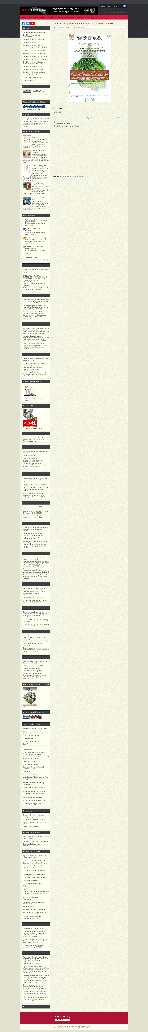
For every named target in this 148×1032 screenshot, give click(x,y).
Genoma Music (28, 771)
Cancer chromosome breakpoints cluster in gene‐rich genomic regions (35, 270)
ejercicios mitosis (28, 80)
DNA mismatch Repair (30, 363)
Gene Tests (26, 747)
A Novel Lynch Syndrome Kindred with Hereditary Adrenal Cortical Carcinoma (35, 479)
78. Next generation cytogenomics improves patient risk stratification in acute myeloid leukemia (34, 495)
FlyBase (25, 886)
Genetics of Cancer (29, 761)
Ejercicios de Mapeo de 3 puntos (33, 66)
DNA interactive (28, 738)
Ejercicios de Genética (48, 17)
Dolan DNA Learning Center (31, 741)
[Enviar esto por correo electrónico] (54, 112)
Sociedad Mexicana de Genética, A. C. (35, 800)
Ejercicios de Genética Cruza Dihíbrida (35, 48)
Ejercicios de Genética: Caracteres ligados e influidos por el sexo (34, 62)
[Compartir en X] (58, 112)
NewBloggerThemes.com (86, 1028)
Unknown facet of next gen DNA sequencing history (33, 946)
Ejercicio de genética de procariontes (34, 32)
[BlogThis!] (56, 112)
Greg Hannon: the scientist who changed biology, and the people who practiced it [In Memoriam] (36, 301)
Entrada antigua (120, 118)
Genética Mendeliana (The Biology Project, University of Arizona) (34, 753)
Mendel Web (27, 780)
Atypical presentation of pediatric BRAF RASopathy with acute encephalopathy (35, 575)
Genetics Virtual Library (30, 764)
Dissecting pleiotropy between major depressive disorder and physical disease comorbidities (36, 649)
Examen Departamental (30, 75)
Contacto (36, 17)
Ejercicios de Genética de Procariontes (35, 59)
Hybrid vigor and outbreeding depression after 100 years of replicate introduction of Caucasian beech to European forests (35, 998)
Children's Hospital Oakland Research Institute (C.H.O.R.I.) (35, 866)
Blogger (123, 13)
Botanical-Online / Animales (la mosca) (35, 863)
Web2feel (63, 1028)
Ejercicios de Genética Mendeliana (34, 51)
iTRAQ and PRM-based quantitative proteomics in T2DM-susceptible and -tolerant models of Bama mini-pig (35, 345)
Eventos (60, 17)
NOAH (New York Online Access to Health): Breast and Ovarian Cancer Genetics (34, 793)
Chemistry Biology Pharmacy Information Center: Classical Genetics (36, 734)
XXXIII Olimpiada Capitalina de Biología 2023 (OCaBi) (83, 23)
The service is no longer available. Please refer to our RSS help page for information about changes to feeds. (35, 613)
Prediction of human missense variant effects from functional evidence (35, 642)
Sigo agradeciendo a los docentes (35, 232)
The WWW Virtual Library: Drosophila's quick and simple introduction (35, 913)
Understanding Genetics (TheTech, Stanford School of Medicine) (34, 804)
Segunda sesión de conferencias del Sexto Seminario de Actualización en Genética (40, 185)
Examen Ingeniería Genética (32, 78)
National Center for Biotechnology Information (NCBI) (33, 783)
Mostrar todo (46, 260)
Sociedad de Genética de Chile (32, 797)
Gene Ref (26, 744)
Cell (24, 731)
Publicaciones (69, 17)
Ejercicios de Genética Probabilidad (34, 53)
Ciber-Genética (72, 1026)
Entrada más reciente (60, 118)
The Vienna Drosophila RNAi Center (34, 909)
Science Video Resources (31, 827)
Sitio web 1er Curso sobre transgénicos (35, 841)
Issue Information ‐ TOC (30, 597)
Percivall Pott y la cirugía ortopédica (35, 223)
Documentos (92, 17)
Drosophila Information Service (32, 883)
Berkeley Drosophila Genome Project (34, 860)
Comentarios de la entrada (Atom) (72, 176)
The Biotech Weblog (32, 257)
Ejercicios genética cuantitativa (33, 69)
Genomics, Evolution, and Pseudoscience (34, 247)
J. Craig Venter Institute (30, 774)
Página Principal (91, 118)
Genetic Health (27, 749)
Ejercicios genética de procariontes (34, 72)
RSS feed (105, 13)
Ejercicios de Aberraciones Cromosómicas (31, 35)
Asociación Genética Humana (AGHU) (35, 728)
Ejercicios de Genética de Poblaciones (35, 56)
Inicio (23, 17)
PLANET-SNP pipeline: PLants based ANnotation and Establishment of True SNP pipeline (35, 940)
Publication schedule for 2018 (32, 507)
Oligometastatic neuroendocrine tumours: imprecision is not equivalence (36, 528)
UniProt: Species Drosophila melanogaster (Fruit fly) (32, 917)
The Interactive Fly (29, 906)
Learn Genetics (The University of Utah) (35, 777)
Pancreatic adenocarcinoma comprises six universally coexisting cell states (35, 636)
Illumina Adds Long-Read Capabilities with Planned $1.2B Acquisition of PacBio (34, 439)
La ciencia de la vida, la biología (36, 238)
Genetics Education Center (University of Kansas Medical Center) (36, 757)
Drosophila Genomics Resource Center (35, 877)
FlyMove (25, 889)
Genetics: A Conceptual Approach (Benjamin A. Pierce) (33, 767)
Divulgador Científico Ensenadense (34, 815)
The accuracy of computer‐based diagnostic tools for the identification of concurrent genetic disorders (35, 570)
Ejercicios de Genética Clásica (32, 45)
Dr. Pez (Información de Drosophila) (34, 875)
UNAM (29, 17)
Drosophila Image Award (30, 880)
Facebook (118, 13)
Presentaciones (81, 17)
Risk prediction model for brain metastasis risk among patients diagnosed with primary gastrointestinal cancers (35, 536)
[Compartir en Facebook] (60, 112)
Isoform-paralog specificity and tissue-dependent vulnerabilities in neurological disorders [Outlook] (35, 307)
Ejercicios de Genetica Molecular (33, 39)
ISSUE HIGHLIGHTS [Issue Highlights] (35, 620)
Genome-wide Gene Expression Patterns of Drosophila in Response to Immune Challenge (36, 893)
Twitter (111, 13)
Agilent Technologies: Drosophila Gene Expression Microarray (35, 856)
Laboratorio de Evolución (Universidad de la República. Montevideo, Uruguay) (36, 818)
